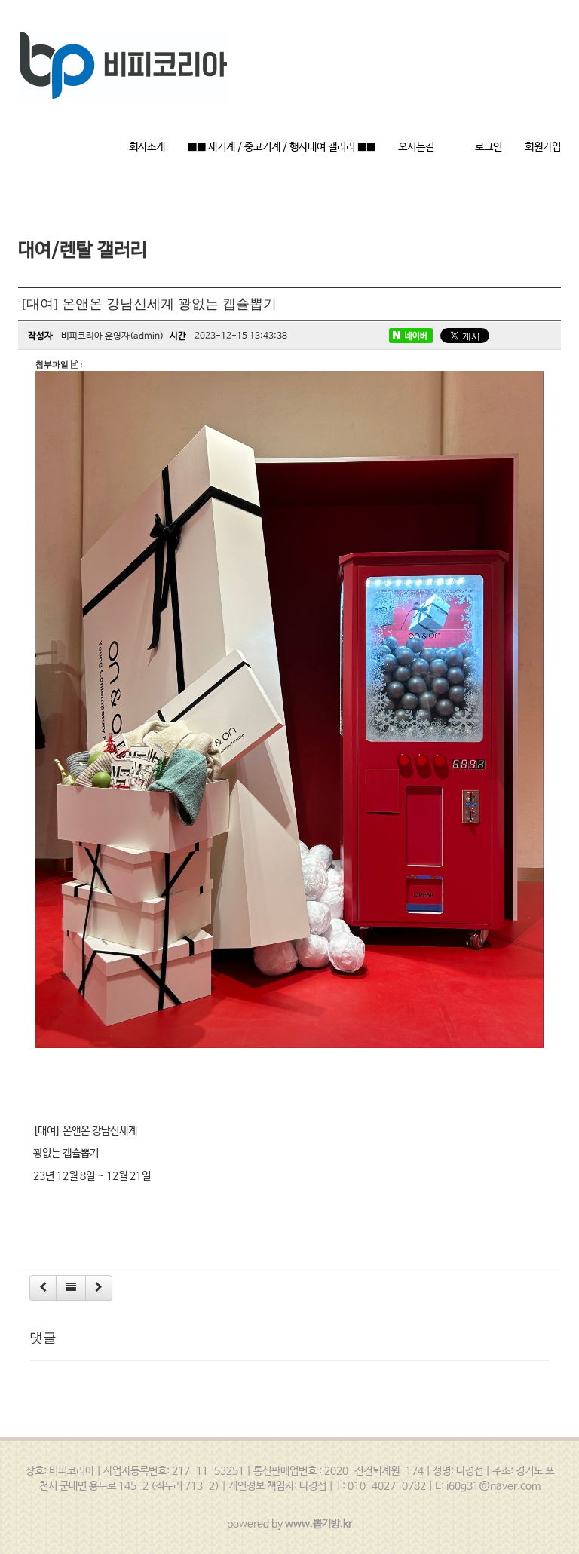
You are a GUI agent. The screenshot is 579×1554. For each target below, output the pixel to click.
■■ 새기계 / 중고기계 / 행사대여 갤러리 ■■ (281, 147)
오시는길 (416, 147)
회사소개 (147, 147)
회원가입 (543, 147)
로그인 (488, 147)
